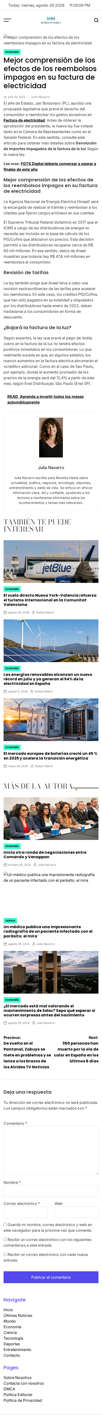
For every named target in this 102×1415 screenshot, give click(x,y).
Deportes (12, 1343)
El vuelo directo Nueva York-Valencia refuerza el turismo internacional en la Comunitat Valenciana (50, 600)
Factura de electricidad (24, 120)
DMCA (9, 1389)
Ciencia (10, 920)
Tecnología (13, 1338)
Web (59, 1203)
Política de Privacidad (23, 1400)
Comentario (15, 1123)
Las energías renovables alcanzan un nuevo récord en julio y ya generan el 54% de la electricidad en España (48, 679)
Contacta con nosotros (24, 1383)
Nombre (12, 1182)
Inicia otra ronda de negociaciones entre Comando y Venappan (45, 855)
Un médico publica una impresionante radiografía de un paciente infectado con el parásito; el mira (48, 931)
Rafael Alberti (45, 612)
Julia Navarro (40, 97)
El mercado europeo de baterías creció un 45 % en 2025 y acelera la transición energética (50, 756)
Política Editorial (18, 1394)
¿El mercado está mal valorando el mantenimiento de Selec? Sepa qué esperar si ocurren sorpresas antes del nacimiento (49, 1010)
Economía (12, 52)
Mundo (10, 1321)
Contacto (12, 1355)
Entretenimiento (17, 1349)
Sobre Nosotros (18, 1377)
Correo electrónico (22, 1203)
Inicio (8, 1309)
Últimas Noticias (18, 1315)
